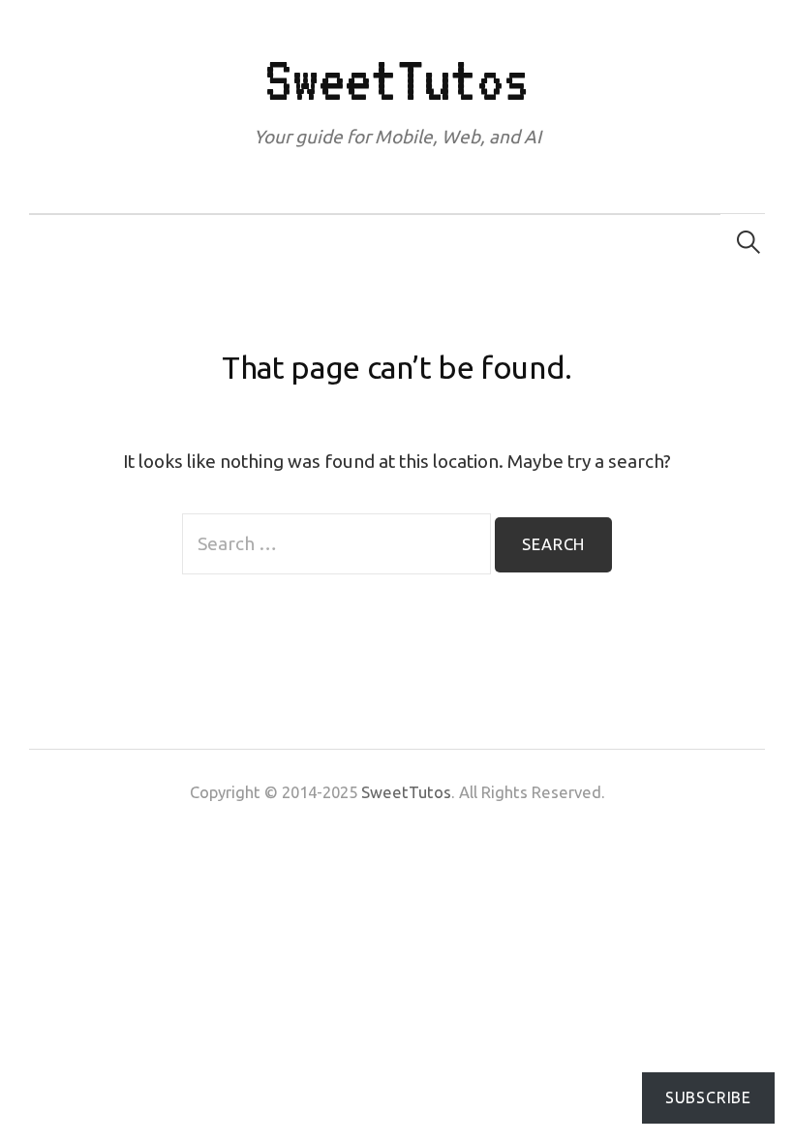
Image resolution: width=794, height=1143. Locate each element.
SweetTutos (396, 79)
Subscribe (708, 1097)
